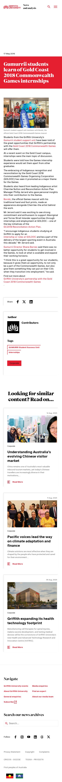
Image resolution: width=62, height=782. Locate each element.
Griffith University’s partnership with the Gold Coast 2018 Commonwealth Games (28, 280)
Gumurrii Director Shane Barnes (20, 247)
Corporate (14, 363)
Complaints (44, 752)
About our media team (42, 697)
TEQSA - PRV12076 (34, 759)
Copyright (29, 752)
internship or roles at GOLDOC (20, 237)
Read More (17, 482)
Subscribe (9, 702)
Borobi (7, 199)
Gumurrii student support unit (20, 140)
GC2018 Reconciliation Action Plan (22, 227)
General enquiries (12, 697)
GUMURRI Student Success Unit (24, 347)
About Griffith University (16, 691)
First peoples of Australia (15, 767)
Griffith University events (16, 686)
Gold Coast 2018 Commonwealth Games (34, 146)
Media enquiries (40, 686)
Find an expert (39, 691)
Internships (14, 352)
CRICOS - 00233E (12, 759)
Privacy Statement (12, 752)
